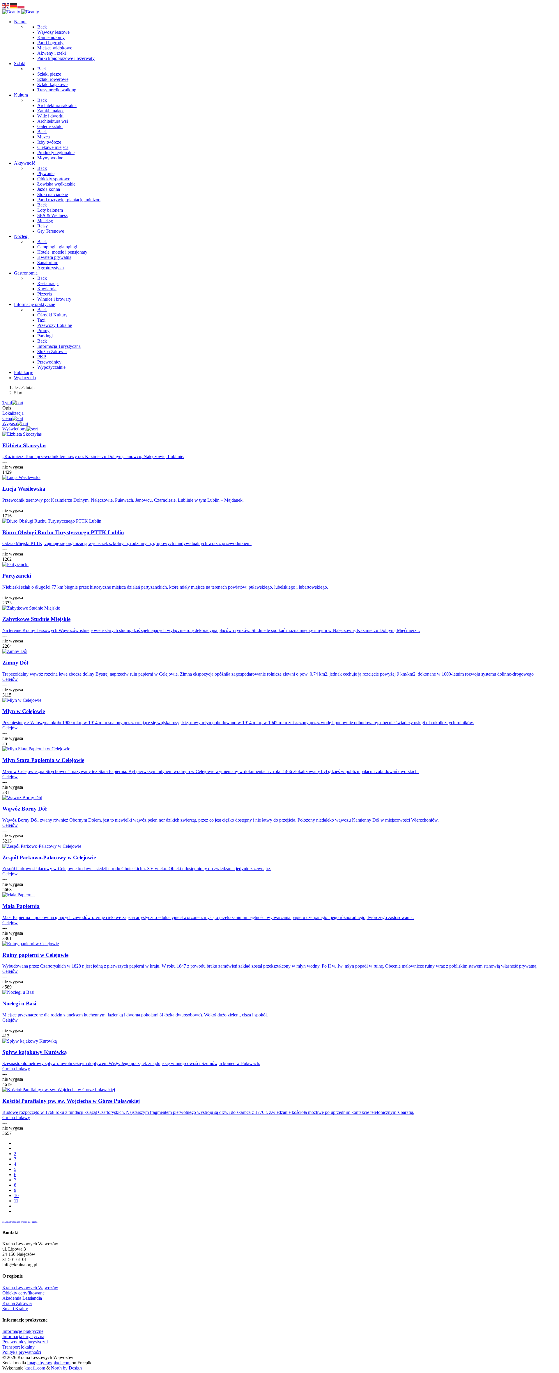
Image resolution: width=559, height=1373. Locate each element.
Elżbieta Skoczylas (24, 445)
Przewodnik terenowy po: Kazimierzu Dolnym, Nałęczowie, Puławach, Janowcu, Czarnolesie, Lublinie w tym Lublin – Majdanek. (123, 500)
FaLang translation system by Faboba (20, 1222)
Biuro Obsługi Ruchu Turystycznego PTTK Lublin (63, 532)
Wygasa (9, 423)
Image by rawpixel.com (48, 1362)
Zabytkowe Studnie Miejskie (36, 619)
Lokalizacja (13, 413)
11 (16, 1200)
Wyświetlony (14, 428)
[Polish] (21, 5)
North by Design (66, 1367)
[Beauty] (20, 11)
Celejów (10, 679)
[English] (6, 5)
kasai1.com (34, 1367)
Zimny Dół (15, 663)
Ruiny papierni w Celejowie (35, 955)
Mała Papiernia (21, 906)
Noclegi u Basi (19, 1003)
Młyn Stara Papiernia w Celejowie (43, 760)
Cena (7, 418)
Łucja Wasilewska (23, 489)
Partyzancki (16, 576)
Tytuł (7, 402)
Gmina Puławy (16, 1068)
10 (16, 1195)
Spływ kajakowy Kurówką (34, 1052)
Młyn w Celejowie (23, 711)
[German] (13, 5)
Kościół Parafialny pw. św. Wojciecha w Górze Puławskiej (71, 1101)
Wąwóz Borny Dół (24, 809)
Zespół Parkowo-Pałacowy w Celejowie (49, 857)
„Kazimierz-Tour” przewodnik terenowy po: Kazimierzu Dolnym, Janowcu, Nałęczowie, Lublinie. (93, 456)
